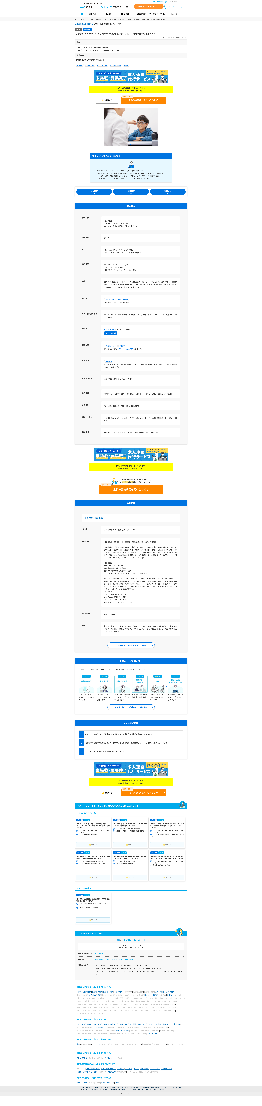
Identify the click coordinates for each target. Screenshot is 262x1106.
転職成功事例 (125, 14)
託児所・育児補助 (102, 65)
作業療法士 (95, 1090)
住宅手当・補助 (89, 65)
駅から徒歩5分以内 (115, 65)
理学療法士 (86, 1090)
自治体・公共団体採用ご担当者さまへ (107, 1088)
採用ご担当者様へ (158, 2)
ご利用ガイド (92, 14)
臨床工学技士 (126, 1090)
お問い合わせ (155, 1088)
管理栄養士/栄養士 (152, 1090)
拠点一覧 (174, 14)
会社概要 (131, 191)
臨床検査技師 (115, 1090)
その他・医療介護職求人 (110, 19)
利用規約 (146, 1088)
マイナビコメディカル (81, 19)
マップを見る (109, 333)
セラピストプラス (165, 1090)
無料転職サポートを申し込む (148, 6)
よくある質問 (177, 1088)
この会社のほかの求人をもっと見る (131, 645)
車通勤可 (126, 65)
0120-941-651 (120, 7)
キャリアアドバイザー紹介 (158, 14)
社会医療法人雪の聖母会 (94, 518)
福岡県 (122, 19)
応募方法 (168, 191)
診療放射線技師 (138, 1090)
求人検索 (108, 14)
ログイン (172, 6)
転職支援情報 (141, 14)
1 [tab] (131, 145)
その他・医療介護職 (95, 19)
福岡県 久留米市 (110, 329)
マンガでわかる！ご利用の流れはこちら (131, 707)
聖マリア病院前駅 (126, 349)
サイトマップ (166, 1088)
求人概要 (94, 191)
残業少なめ (79, 65)
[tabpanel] (131, 127)
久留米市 (129, 19)
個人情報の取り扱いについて (131, 1088)
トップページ (82, 14)
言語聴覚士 (105, 1090)
